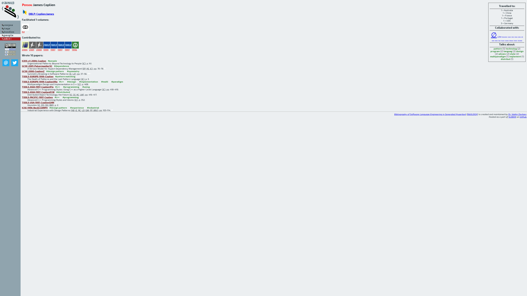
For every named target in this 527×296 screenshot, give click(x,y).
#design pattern (55, 71)
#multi (104, 81)
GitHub (523, 117)
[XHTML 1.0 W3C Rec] (10, 52)
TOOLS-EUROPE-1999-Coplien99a (39, 81)
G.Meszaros (511, 40)
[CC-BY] (10, 47)
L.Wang (519, 36)
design (520, 51)
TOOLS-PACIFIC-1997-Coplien (37, 97)
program (495, 51)
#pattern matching (65, 76)
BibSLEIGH (472, 114)
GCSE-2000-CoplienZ (33, 71)
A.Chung (516, 36)
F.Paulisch (515, 40)
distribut (505, 59)
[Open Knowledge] (10, 49)
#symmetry (73, 71)
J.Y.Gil (522, 36)
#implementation (88, 81)
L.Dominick (507, 40)
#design (71, 81)
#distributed (63, 92)
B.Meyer (496, 40)
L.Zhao (499, 36)
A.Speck (509, 36)
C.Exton (512, 36)
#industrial (93, 107)
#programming (71, 87)
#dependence (61, 66)
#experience (77, 107)
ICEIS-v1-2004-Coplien (34, 60)
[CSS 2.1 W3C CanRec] (10, 57)
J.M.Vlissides (520, 40)
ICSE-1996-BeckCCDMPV (35, 107)
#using (86, 87)
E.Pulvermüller (504, 36)
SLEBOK (512, 117)
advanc (502, 53)
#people (52, 60)
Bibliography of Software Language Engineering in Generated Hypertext (430, 114)
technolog (511, 48)
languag (508, 51)
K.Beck (499, 40)
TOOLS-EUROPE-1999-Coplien (37, 76)
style (512, 53)
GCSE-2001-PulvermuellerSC (37, 66)
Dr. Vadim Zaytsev (517, 114)
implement (515, 56)
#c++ (61, 81)
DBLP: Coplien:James (41, 13)
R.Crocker (502, 40)
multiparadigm (498, 56)
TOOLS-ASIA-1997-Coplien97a (37, 87)
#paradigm (117, 81)
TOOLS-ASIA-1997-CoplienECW (38, 92)
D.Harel (493, 40)
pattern (498, 48)
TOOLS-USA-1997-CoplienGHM (38, 102)
